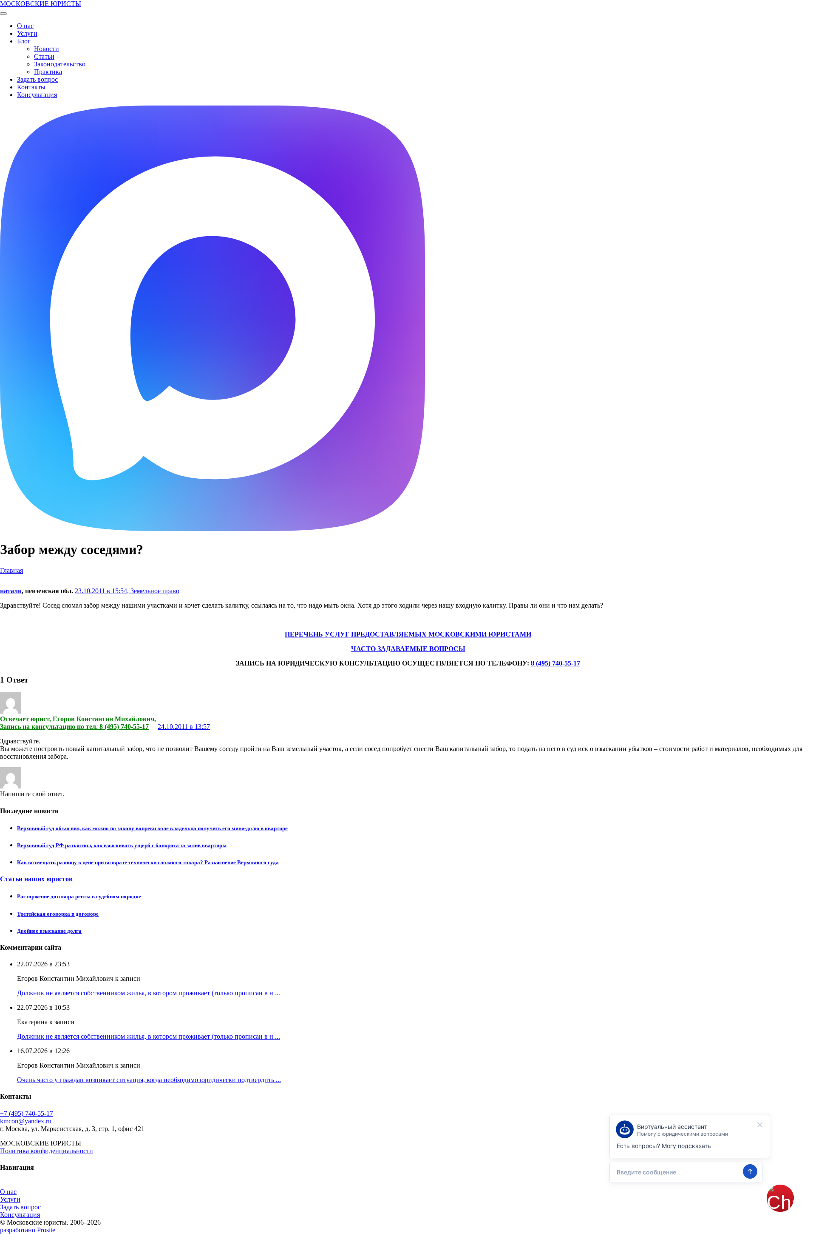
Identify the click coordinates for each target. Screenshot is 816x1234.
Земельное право (154, 590)
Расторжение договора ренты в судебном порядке (79, 896)
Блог (24, 41)
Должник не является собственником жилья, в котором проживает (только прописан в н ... (148, 993)
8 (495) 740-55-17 (555, 663)
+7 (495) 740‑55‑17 (26, 1113)
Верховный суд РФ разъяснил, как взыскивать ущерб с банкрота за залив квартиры (122, 845)
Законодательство (59, 64)
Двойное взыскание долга (49, 931)
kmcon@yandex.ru (25, 1121)
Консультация (37, 94)
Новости (46, 48)
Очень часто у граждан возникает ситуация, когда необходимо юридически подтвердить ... (149, 1079)
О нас (25, 25)
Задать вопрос (37, 79)
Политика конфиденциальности (46, 1150)
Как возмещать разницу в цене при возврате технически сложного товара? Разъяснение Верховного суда (148, 862)
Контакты (31, 87)
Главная (11, 570)
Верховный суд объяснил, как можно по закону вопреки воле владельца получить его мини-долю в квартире (152, 828)
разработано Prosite (27, 1230)
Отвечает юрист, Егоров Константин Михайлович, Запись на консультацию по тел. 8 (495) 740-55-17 (78, 722)
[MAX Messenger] (212, 528)
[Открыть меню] (3, 13)
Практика (48, 71)
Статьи (44, 56)
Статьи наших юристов (36, 879)
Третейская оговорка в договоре (58, 914)
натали (11, 590)
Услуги (27, 33)
